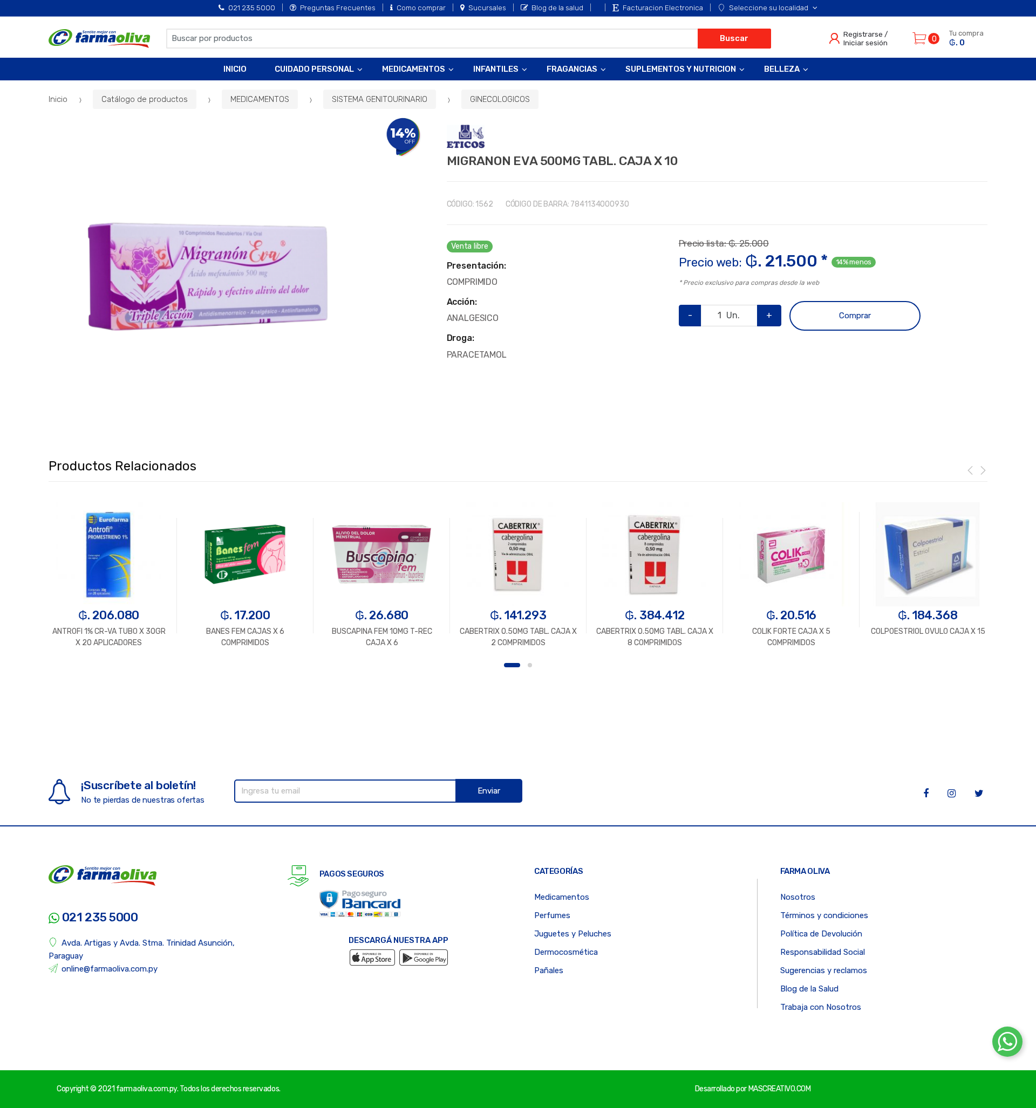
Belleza (782, 69)
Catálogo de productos (144, 99)
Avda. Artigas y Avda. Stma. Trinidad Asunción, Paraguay (142, 949)
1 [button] (512, 665)
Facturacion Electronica (663, 7)
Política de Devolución (821, 934)
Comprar (855, 315)
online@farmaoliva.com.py (110, 969)
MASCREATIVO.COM (779, 1088)
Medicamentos (413, 69)
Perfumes (552, 915)
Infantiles (496, 69)
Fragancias (572, 69)
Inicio (235, 69)
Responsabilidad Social (822, 952)
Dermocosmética (566, 952)
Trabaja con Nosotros (820, 1007)
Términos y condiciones (824, 915)
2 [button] (530, 665)
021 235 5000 (251, 7)
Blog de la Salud (809, 989)
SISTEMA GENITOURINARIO (379, 99)
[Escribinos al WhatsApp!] (1007, 1044)
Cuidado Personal (314, 69)
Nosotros (797, 897)
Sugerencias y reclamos (823, 970)
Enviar (489, 791)
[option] (208, 277)
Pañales (548, 970)
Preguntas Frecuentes (338, 7)
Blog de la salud (557, 7)
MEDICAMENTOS (259, 99)
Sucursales (487, 7)
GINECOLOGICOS (500, 99)
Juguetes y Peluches (572, 934)
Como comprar (421, 7)
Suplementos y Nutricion (680, 69)
